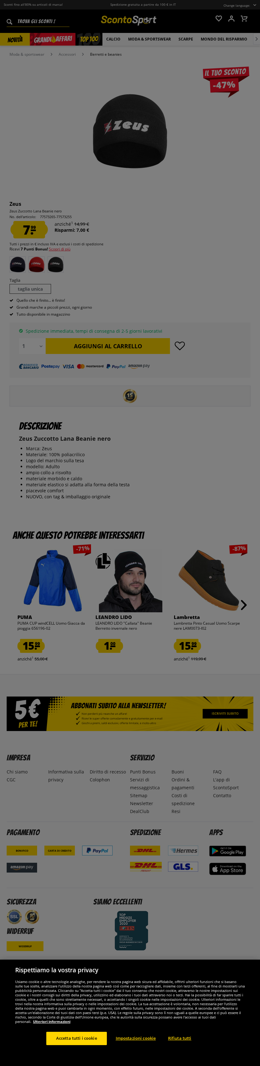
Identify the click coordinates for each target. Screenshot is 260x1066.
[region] (130, 1013)
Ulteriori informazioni (51, 1021)
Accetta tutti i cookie (76, 1038)
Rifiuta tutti (180, 1038)
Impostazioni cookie (136, 1038)
